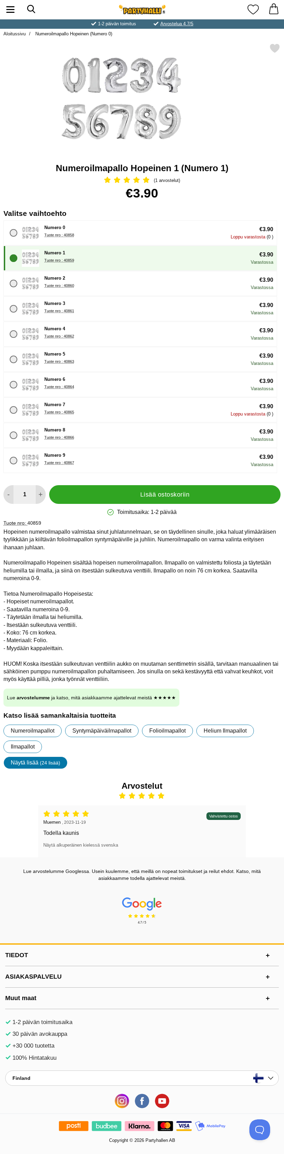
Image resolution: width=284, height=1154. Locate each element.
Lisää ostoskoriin (165, 494)
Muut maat (20, 998)
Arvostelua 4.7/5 (176, 23)
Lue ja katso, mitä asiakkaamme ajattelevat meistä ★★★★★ (91, 697)
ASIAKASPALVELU (33, 976)
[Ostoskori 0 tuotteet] (273, 9)
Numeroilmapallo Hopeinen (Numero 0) (73, 33)
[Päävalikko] (10, 9)
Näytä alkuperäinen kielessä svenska (80, 845)
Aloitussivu (14, 33)
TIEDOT (16, 955)
